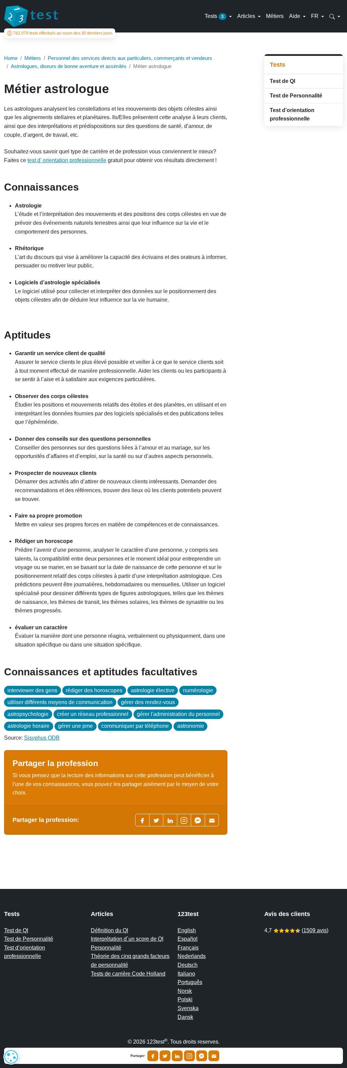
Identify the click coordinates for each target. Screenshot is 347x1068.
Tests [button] (214, 16)
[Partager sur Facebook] (152, 1055)
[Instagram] (189, 1055)
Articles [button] (247, 16)
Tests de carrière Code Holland (128, 974)
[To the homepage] (31, 16)
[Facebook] (142, 820)
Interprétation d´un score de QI (127, 939)
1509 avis (315, 930)
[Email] (213, 1055)
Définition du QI (109, 930)
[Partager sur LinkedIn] (177, 1055)
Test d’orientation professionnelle (292, 114)
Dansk (185, 1017)
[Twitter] (156, 820)
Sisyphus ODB (42, 738)
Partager (137, 1056)
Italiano (186, 974)
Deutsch (188, 965)
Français (188, 948)
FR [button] (315, 16)
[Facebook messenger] (198, 820)
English (187, 930)
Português (190, 982)
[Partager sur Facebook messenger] (201, 1055)
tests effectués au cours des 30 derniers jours (63, 33)
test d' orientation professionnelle (66, 160)
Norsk (185, 991)
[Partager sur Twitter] (165, 1055)
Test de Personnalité (296, 96)
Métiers (275, 16)
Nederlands (192, 956)
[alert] (11, 1057)
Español (188, 939)
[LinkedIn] (170, 820)
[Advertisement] (303, 238)
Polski (185, 999)
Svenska (188, 1008)
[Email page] (212, 820)
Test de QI (282, 81)
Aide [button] (295, 16)
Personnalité (106, 948)
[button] (335, 16)
